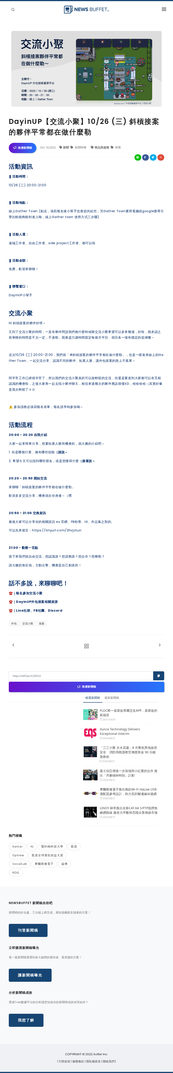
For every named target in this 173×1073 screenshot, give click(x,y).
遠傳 (64, 864)
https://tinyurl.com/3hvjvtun (57, 530)
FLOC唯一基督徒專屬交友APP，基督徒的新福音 (128, 712)
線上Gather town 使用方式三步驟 (71, 217)
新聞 (66, 147)
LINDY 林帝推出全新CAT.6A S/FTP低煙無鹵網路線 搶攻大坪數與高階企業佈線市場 (128, 810)
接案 (41, 623)
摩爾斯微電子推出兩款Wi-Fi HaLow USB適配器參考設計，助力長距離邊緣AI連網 (128, 791)
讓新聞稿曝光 (30, 975)
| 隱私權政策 (93, 1061)
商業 (117, 147)
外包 (14, 623)
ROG (15, 872)
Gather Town (26, 211)
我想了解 (26, 1020)
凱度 (74, 846)
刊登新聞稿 (28, 930)
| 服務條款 (78, 1061)
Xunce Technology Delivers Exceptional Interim (120, 731)
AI (32, 846)
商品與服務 (102, 147)
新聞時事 (80, 147)
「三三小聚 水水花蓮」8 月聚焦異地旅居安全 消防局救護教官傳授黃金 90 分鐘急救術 (128, 752)
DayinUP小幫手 (20, 295)
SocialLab (19, 864)
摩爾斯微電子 (44, 864)
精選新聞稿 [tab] (92, 698)
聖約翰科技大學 (52, 846)
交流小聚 (27, 623)
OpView (18, 855)
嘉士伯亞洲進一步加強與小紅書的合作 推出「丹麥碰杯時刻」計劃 (128, 773)
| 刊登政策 (64, 1061)
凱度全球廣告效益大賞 (47, 855)
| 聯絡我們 (108, 1061)
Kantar (17, 846)
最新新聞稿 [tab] (112, 698)
